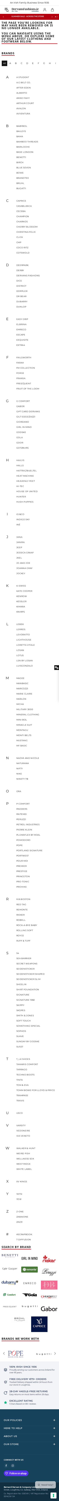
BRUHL (20, 183)
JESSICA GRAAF (25, 552)
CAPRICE (21, 201)
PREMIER (21, 866)
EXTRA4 (20, 345)
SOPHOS (21, 1031)
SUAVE (20, 1036)
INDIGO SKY (23, 519)
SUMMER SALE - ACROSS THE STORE (27, 16)
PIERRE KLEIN (24, 829)
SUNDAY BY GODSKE (27, 1041)
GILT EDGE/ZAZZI (25, 416)
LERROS (20, 629)
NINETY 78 (22, 779)
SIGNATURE (22, 994)
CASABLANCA (24, 206)
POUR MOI (22, 861)
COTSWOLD (23, 252)
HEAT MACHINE (25, 476)
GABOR (20, 406)
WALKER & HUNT (25, 1148)
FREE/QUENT (23, 383)
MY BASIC (21, 745)
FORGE (20, 373)
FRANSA (20, 378)
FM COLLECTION (25, 368)
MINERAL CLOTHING (27, 714)
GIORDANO (22, 422)
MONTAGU (22, 730)
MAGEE (20, 678)
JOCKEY (20, 573)
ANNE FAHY (23, 98)
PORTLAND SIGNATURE (29, 850)
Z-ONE (20, 1211)
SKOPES (20, 1010)
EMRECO (21, 329)
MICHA (20, 704)
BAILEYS (21, 131)
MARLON (21, 699)
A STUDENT (22, 77)
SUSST (19, 1046)
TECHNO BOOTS (25, 1074)
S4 (17, 953)
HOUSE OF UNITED (27, 491)
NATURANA (22, 763)
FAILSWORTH (23, 357)
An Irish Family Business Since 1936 (29, 2)
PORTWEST (22, 855)
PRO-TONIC (22, 881)
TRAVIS (20, 1100)
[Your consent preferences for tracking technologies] (53, 1495)
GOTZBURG (22, 448)
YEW (19, 1199)
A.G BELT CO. (23, 82)
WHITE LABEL (24, 1169)
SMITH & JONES (25, 1015)
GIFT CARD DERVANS (28, 411)
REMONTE (22, 909)
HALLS (20, 465)
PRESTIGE (21, 871)
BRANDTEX (22, 178)
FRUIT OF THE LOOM (27, 388)
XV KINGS (21, 1181)
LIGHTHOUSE (23, 639)
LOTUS (20, 655)
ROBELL (21, 920)
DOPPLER (22, 291)
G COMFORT (23, 401)
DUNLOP (21, 306)
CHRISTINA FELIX (26, 232)
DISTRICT (21, 286)
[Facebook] (6, 1465)
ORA (18, 791)
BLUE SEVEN (23, 167)
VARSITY (21, 1125)
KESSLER (21, 601)
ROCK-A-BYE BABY (26, 925)
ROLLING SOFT (24, 930)
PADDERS (21, 809)
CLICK (19, 237)
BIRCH (20, 162)
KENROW (21, 596)
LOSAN (20, 650)
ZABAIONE (22, 1216)
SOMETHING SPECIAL (28, 1026)
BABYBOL (21, 126)
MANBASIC (22, 683)
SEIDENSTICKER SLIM (28, 979)
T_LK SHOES (23, 1059)
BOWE (20, 172)
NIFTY (19, 768)
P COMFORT (23, 803)
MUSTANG (22, 740)
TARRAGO (21, 1069)
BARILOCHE (23, 147)
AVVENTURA (23, 113)
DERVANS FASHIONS (28, 275)
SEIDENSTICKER (25, 968)
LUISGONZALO (24, 665)
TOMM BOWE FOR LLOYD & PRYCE (35, 1090)
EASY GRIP (22, 319)
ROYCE (20, 935)
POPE (19, 845)
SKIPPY (20, 1005)
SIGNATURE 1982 (25, 1000)
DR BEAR (21, 296)
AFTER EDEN (23, 87)
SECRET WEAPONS (26, 963)
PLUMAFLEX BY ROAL (28, 835)
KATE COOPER (24, 591)
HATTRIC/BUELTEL (26, 470)
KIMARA (20, 606)
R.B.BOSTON (23, 899)
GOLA (19, 437)
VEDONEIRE (23, 1130)
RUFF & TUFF (23, 940)
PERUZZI (21, 819)
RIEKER (20, 915)
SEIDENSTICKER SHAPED (30, 974)
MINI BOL (21, 719)
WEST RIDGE (23, 1164)
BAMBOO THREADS (27, 141)
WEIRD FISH (23, 1153)
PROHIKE (21, 886)
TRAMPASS (22, 1095)
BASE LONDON (25, 152)
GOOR (19, 442)
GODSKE (21, 432)
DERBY (20, 270)
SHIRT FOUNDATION (27, 989)
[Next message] (52, 17)
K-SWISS (21, 586)
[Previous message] (3, 17)
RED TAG (21, 904)
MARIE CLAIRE (24, 693)
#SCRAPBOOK (24, 1234)
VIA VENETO (23, 1136)
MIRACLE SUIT (24, 725)
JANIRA (20, 542)
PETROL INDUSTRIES (28, 824)
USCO (19, 1113)
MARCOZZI (22, 688)
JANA (19, 537)
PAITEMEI (21, 814)
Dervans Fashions (25, 10)
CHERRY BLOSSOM (27, 226)
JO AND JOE (23, 563)
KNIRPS (20, 611)
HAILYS (20, 460)
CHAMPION (22, 216)
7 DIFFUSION (23, 1239)
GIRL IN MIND (24, 427)
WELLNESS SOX (25, 1158)
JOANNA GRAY (24, 568)
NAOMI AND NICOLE (27, 758)
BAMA (19, 136)
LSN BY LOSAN (24, 660)
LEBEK (20, 624)
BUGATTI (21, 188)
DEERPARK (22, 265)
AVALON (21, 108)
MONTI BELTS (23, 735)
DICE (19, 280)
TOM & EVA (22, 1085)
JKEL (19, 558)
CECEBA (21, 211)
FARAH (20, 362)
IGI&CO (20, 514)
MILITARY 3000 (24, 709)
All (4, 63)
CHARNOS (22, 221)
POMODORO (23, 840)
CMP (18, 242)
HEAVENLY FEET (25, 481)
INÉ (18, 524)
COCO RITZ (22, 247)
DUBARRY (22, 301)
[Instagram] (12, 1465)
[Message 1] (55, 16)
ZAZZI (19, 1222)
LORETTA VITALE (25, 645)
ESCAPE (20, 334)
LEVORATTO (23, 634)
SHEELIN (21, 984)
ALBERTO (21, 93)
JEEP (19, 547)
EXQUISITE (22, 340)
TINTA (19, 1080)
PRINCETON (23, 876)
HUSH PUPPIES (25, 501)
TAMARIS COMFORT (27, 1064)
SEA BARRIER (23, 958)
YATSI (19, 1194)
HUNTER (21, 496)
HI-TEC (20, 486)
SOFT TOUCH (23, 1020)
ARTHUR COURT (25, 103)
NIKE (19, 773)
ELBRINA (21, 324)
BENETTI (21, 157)
